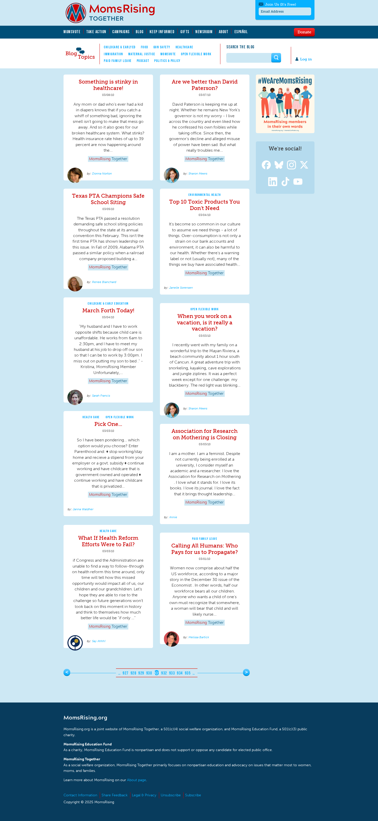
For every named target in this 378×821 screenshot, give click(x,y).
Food (144, 47)
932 (164, 673)
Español (241, 31)
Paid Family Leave (118, 61)
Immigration (113, 54)
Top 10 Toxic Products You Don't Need (204, 204)
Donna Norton (102, 173)
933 (172, 673)
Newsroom (204, 31)
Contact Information (80, 795)
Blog (139, 31)
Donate (304, 32)
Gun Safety (162, 47)
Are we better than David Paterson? (205, 84)
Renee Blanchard (104, 282)
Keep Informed (162, 31)
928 (134, 673)
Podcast (143, 61)
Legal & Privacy (144, 795)
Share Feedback (115, 795)
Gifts (185, 31)
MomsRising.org (114, 13)
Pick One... (108, 424)
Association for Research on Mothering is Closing (205, 434)
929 (141, 673)
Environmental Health (204, 195)
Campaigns (121, 31)
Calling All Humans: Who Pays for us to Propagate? (204, 548)
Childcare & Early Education (108, 303)
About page (136, 780)
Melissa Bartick (198, 637)
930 (149, 673)
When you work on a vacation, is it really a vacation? (204, 322)
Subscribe (193, 795)
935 (188, 673)
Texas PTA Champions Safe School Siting (108, 199)
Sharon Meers (197, 173)
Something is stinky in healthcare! (108, 84)
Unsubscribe (171, 795)
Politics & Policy (167, 61)
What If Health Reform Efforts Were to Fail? (108, 541)
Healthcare (184, 47)
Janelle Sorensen (181, 287)
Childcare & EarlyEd (120, 47)
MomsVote (72, 31)
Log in (306, 59)
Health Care (91, 417)
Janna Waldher (83, 509)
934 (180, 673)
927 (126, 673)
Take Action (96, 31)
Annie (173, 517)
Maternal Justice (141, 54)
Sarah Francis (101, 395)
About (224, 31)
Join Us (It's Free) (280, 4)
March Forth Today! (108, 310)
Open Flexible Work (196, 54)
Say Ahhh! (99, 641)
